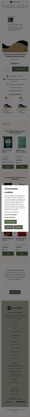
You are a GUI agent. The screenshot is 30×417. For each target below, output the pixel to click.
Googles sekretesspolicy (11, 212)
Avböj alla (18, 227)
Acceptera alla (10, 222)
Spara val (9, 227)
